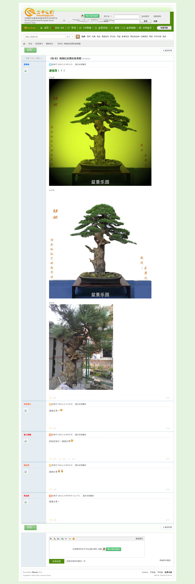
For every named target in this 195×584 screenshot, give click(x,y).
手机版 (153, 572)
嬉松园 (26, 465)
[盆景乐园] (37, 16)
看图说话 (105, 36)
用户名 (106, 16)
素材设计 (49, 44)
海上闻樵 (27, 435)
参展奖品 (125, 36)
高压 (164, 36)
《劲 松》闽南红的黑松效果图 (68, 44)
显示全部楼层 (80, 64)
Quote (65, 538)
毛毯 (119, 36)
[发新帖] (30, 51)
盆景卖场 (103, 28)
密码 (106, 21)
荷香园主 (27, 404)
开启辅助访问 (170, 7)
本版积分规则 (165, 560)
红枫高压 (144, 36)
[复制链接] (86, 59)
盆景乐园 (24, 44)
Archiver (145, 572)
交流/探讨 (39, 44)
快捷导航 (164, 28)
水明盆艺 (147, 28)
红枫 (94, 36)
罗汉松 (113, 36)
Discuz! (35, 572)
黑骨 (151, 36)
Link (62, 538)
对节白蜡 (157, 36)
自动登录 (145, 16)
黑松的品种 (134, 36)
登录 (95, 549)
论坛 (59, 28)
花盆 (98, 36)
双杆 (89, 36)
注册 (155, 21)
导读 (73, 28)
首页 (46, 28)
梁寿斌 (26, 64)
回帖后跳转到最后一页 (76, 561)
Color (54, 538)
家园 (117, 28)
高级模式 (139, 539)
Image (58, 538)
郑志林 (26, 496)
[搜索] (77, 36)
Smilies (73, 538)
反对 (73, 459)
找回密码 (157, 16)
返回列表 (168, 50)
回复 (55, 398)
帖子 (68, 37)
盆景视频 (131, 28)
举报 (168, 398)
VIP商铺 (87, 28)
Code (69, 538)
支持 (64, 459)
